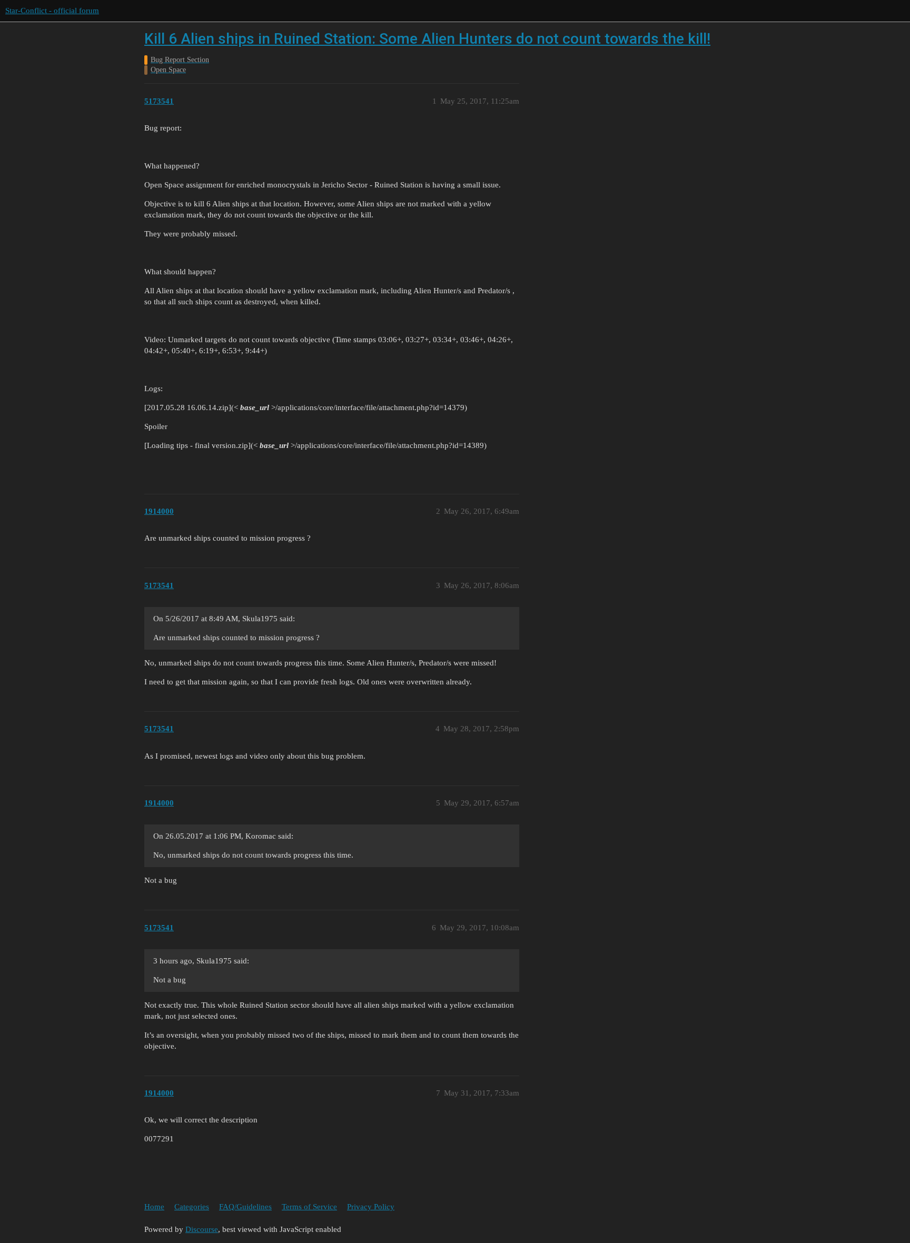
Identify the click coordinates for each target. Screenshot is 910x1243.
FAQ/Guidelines (245, 1206)
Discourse (201, 1229)
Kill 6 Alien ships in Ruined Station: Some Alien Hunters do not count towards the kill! (427, 38)
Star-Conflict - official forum (52, 10)
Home (154, 1206)
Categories (191, 1206)
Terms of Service (309, 1206)
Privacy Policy (370, 1206)
